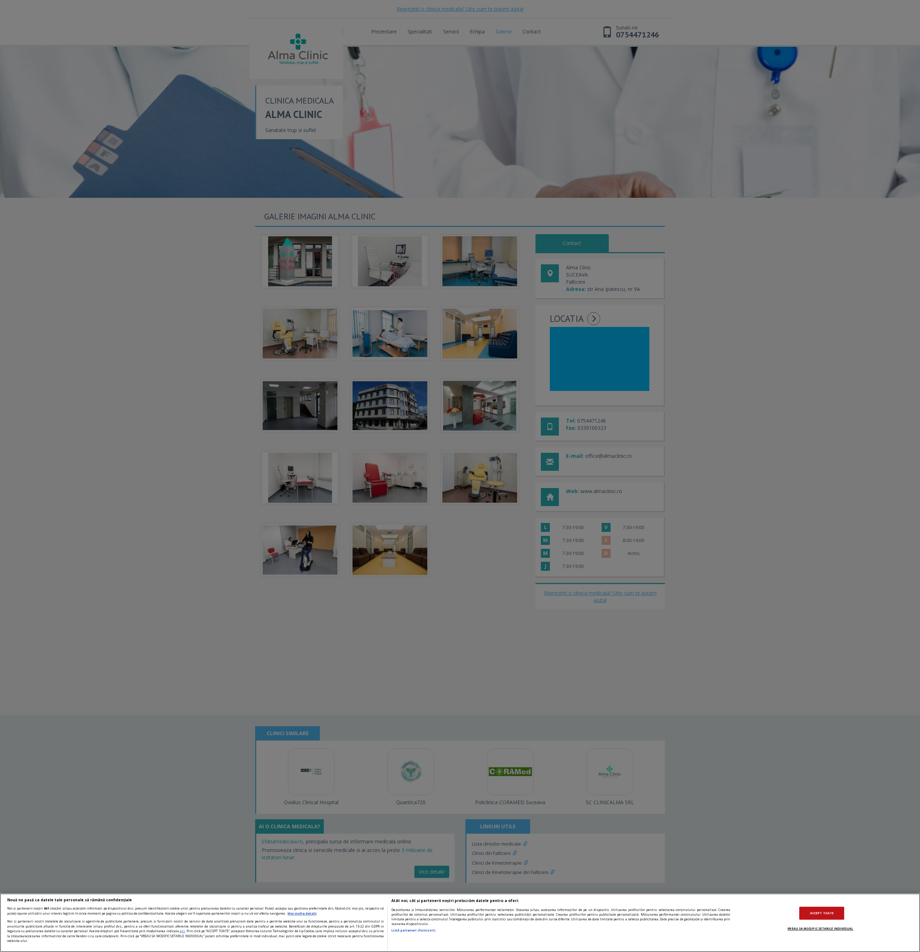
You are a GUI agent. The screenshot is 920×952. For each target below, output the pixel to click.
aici (182, 931)
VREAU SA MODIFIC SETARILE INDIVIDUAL (820, 928)
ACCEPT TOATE (822, 913)
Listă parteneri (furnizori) (413, 930)
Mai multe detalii (302, 913)
